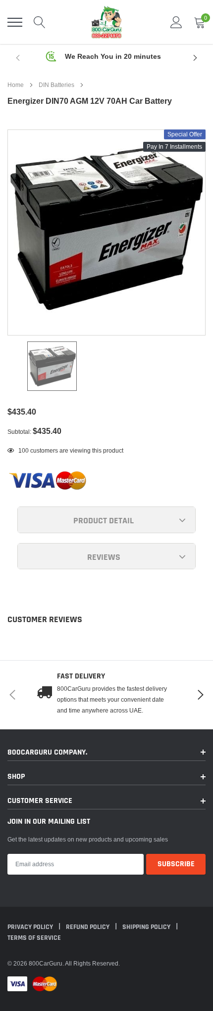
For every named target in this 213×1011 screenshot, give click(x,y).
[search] (40, 22)
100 (23, 450)
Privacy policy (30, 927)
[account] (176, 22)
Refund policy (88, 927)
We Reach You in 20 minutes (113, 56)
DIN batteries (56, 84)
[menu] (14, 22)
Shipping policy (147, 927)
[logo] (106, 22)
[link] (52, 366)
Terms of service (34, 937)
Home (15, 84)
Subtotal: (19, 431)
